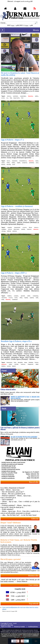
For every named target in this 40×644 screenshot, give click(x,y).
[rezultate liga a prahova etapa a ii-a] (20, 339)
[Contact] (24, 9)
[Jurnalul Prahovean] (5, 9)
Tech (4, 408)
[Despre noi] (15, 9)
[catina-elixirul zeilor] (20, 388)
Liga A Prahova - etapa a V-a (12, 140)
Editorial (34, 519)
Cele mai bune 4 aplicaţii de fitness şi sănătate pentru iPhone (20, 428)
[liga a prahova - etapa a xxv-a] (20, 271)
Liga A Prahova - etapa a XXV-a (13, 273)
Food (4, 370)
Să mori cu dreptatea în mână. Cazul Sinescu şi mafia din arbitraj (20, 74)
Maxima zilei (33, 576)
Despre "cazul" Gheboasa (11, 522)
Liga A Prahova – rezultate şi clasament (17, 206)
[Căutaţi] (36, 23)
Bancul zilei (33, 482)
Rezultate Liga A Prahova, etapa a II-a (16, 341)
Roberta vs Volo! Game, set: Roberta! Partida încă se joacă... (19, 541)
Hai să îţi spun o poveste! (11, 559)
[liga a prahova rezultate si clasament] (20, 204)
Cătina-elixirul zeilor (8, 389)
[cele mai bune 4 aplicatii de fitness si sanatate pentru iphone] (20, 426)
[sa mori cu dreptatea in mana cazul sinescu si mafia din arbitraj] (20, 71)
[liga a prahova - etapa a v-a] (20, 138)
